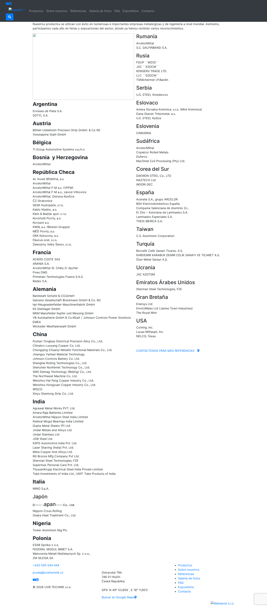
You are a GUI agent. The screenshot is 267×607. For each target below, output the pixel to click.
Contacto (147, 11)
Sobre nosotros (56, 11)
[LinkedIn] (10, 3)
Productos (36, 11)
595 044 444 (46, 565)
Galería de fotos (100, 11)
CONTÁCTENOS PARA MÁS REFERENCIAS (165, 350)
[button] (17, 9)
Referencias (78, 11)
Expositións (131, 11)
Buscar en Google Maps (118, 597)
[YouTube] (7, 3)
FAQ (117, 11)
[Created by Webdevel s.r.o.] (222, 603)
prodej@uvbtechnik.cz (48, 572)
